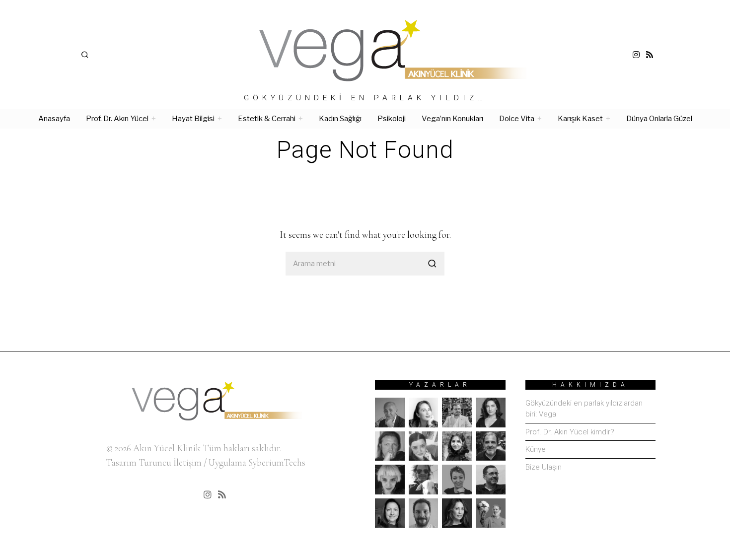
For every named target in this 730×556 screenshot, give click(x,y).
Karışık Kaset (580, 118)
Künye (535, 449)
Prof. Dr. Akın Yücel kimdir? (569, 431)
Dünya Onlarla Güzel (659, 118)
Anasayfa (54, 118)
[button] (432, 264)
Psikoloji (391, 118)
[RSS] (650, 55)
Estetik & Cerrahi (266, 118)
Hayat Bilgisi (193, 118)
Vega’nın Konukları (452, 118)
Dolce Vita (516, 118)
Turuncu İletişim (170, 462)
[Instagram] (636, 55)
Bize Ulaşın (543, 467)
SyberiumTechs (276, 462)
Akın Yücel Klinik (167, 448)
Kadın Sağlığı (340, 118)
